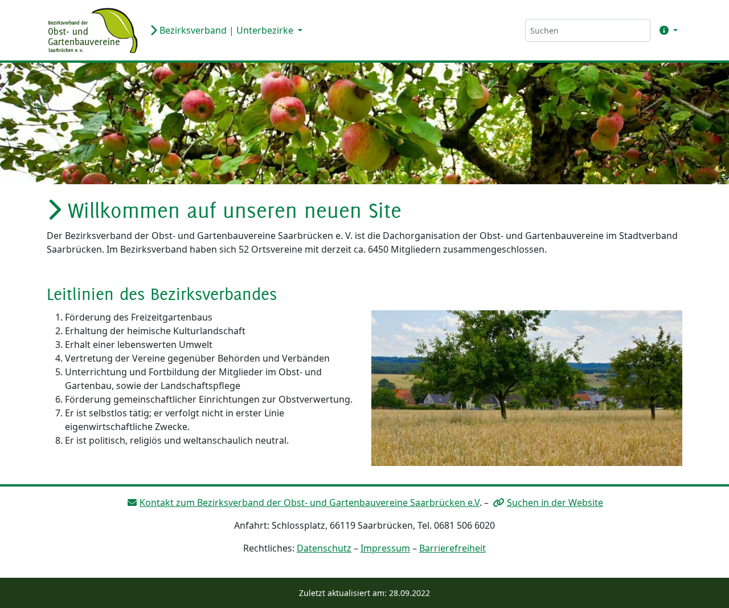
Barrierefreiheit (452, 548)
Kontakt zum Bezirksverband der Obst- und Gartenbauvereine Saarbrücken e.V (310, 502)
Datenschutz (324, 548)
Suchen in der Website (555, 502)
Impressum (385, 548)
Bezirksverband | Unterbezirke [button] (226, 30)
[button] (666, 30)
